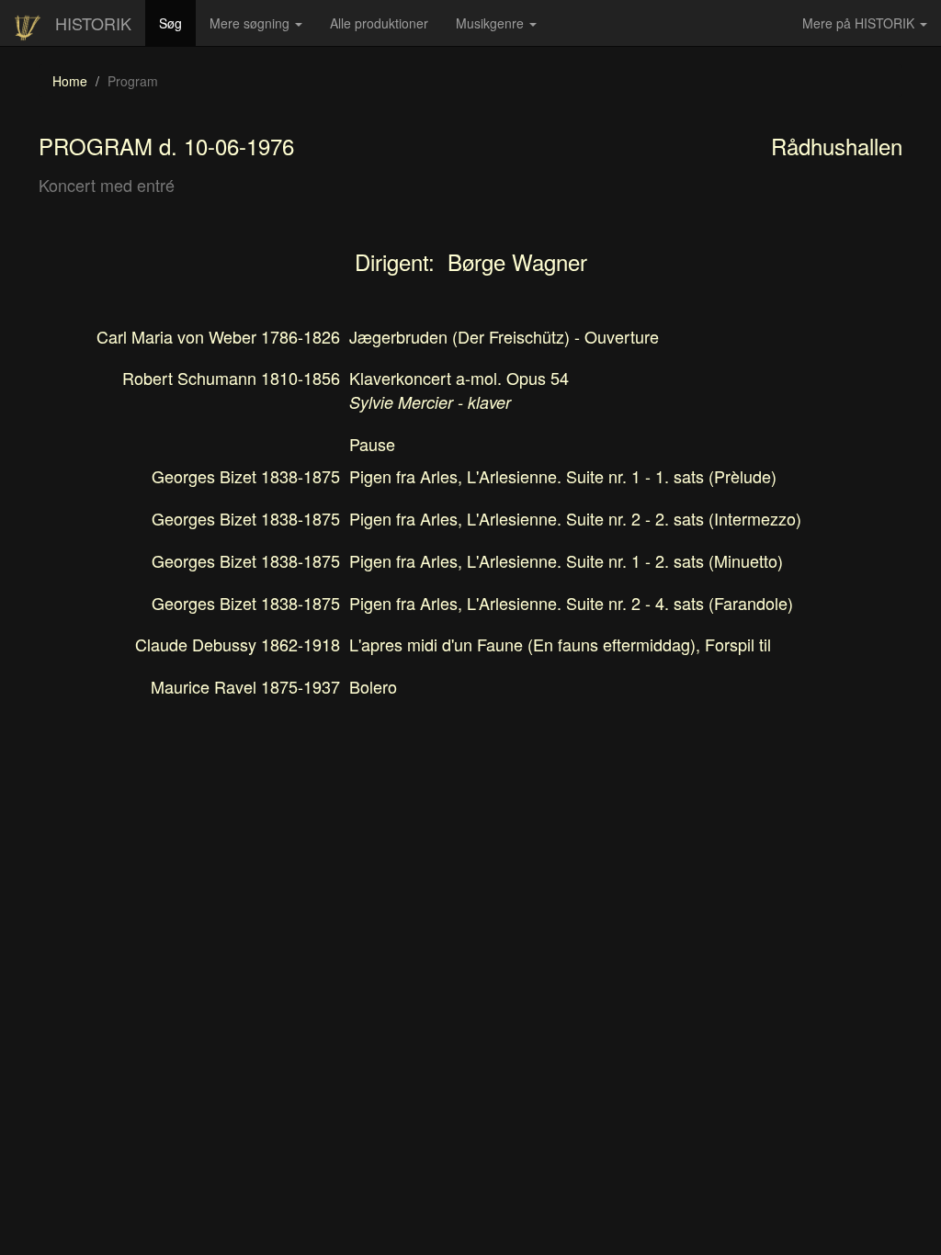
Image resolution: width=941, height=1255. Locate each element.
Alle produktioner (386, 29)
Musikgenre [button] (491, 23)
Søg (177, 22)
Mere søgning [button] (251, 23)
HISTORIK (93, 23)
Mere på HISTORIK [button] (860, 23)
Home (69, 81)
